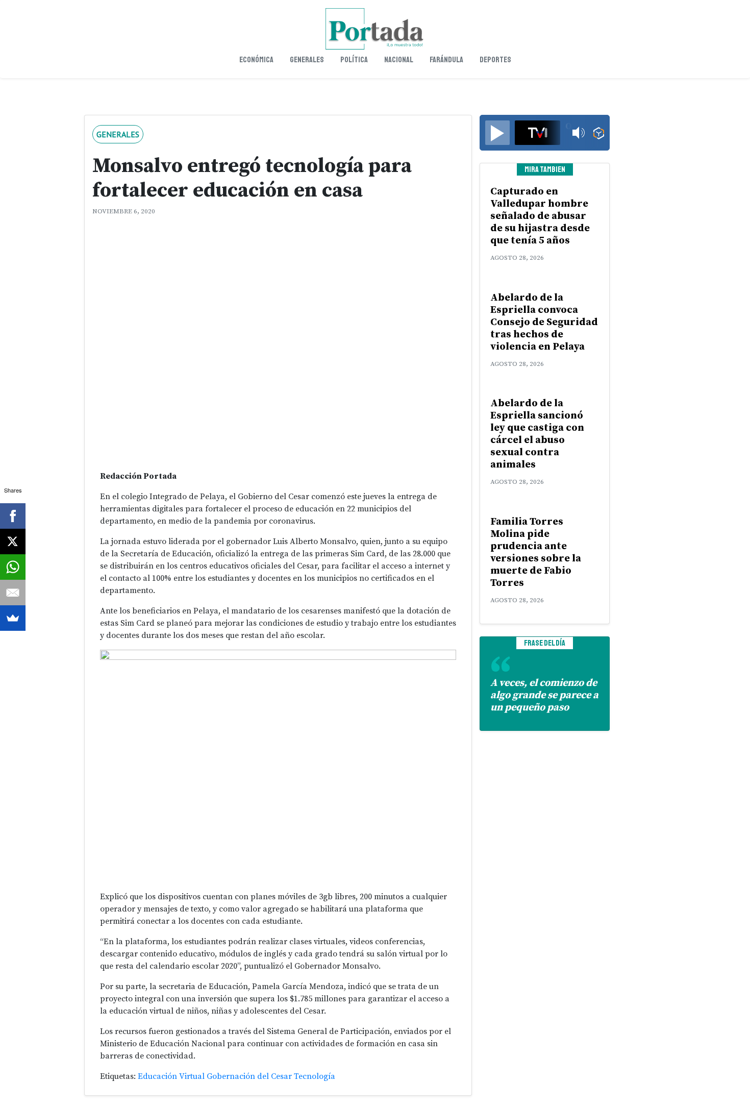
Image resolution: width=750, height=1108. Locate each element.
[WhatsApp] (13, 567)
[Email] (13, 592)
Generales (307, 60)
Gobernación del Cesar (249, 1076)
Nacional (398, 60)
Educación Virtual (171, 1076)
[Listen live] (497, 132)
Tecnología (314, 1076)
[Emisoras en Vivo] (598, 133)
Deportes (495, 60)
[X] (13, 541)
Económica (256, 60)
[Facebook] (13, 516)
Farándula (446, 60)
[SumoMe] (13, 618)
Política (354, 60)
